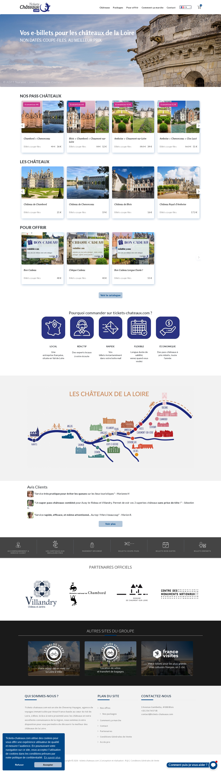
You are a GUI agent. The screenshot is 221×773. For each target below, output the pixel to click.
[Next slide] (198, 125)
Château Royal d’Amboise (173, 204)
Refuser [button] (19, 764)
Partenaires (106, 731)
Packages (118, 7)
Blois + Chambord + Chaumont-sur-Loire (87, 140)
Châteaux (104, 7)
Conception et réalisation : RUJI (114, 760)
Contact (171, 7)
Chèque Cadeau (77, 270)
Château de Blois (123, 204)
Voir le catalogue (110, 295)
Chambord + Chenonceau (37, 138)
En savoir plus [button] (52, 757)
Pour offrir (132, 7)
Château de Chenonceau (81, 204)
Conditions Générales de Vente (116, 736)
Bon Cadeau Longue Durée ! (128, 270)
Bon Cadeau (30, 270)
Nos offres (105, 707)
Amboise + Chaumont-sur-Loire (130, 138)
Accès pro (105, 742)
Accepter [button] (48, 764)
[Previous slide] (22, 257)
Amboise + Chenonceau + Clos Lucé (178, 138)
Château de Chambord (35, 204)
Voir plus (110, 524)
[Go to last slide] (22, 125)
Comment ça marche (152, 7)
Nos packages (109, 713)
